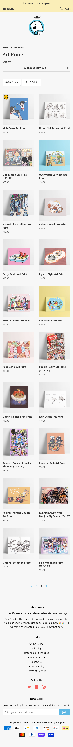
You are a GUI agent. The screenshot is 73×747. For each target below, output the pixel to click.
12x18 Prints (31, 82)
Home (5, 47)
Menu (10, 8)
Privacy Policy (36, 666)
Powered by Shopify (53, 722)
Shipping (36, 648)
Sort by (7, 61)
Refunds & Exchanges (36, 653)
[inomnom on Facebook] (37, 687)
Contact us (37, 662)
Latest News (36, 607)
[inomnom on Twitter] (29, 687)
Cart (67, 8)
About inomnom (36, 657)
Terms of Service (36, 671)
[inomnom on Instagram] (44, 687)
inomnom (35, 722)
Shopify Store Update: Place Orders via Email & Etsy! (36, 613)
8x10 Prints (11, 82)
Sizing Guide (36, 644)
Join (65, 712)
